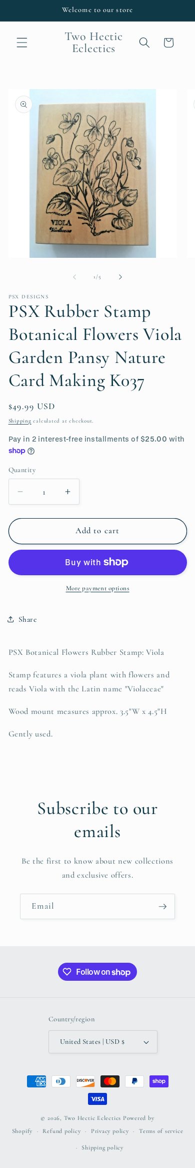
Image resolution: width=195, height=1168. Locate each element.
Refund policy (61, 1130)
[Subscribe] (162, 907)
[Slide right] (121, 277)
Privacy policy (110, 1130)
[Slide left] (75, 277)
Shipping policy (103, 1147)
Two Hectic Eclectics (92, 1117)
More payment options (98, 588)
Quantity (22, 470)
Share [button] (27, 619)
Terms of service (161, 1130)
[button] (22, 43)
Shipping (20, 421)
